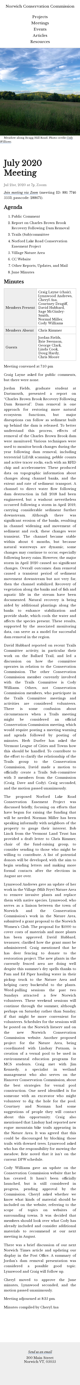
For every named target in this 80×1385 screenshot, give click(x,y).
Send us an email (40, 1352)
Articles (40, 35)
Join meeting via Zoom (21, 192)
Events (40, 29)
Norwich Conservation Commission (40, 6)
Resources (40, 41)
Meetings (40, 23)
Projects (40, 16)
